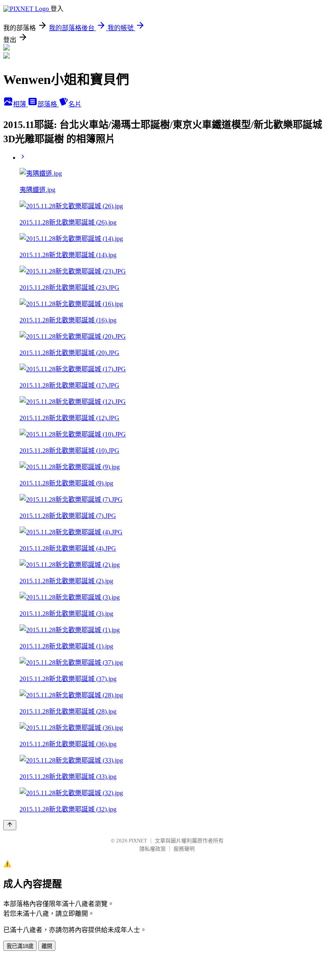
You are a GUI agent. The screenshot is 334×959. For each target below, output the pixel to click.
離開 (47, 946)
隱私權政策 (152, 849)
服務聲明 (184, 849)
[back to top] (9, 825)
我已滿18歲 (20, 946)
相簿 (20, 104)
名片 (74, 104)
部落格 (48, 104)
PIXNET (138, 841)
